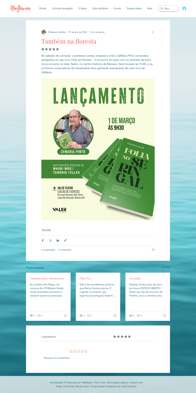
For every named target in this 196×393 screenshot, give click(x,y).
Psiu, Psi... (86, 278)
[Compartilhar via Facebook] (42, 240)
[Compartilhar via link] (65, 240)
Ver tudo (166, 267)
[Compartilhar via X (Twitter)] (50, 240)
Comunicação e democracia (47, 278)
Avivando (135, 278)
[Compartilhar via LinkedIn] (57, 240)
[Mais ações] (153, 32)
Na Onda (46, 229)
